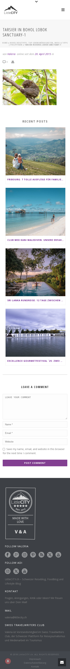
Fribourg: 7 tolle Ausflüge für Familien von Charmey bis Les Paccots (36, 179)
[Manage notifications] (8, 661)
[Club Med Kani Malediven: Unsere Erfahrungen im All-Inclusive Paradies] (35, 212)
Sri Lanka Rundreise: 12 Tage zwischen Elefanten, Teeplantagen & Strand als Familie (36, 300)
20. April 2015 (43, 54)
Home (5, 43)
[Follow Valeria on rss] (41, 555)
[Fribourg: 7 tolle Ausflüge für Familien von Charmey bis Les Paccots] (35, 151)
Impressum (35, 659)
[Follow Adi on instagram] (8, 571)
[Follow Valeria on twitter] (50, 555)
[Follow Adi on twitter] (16, 571)
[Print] (14, 62)
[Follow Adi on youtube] (24, 571)
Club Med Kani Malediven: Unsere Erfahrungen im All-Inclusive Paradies (36, 240)
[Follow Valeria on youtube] (58, 555)
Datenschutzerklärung (35, 662)
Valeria (11, 54)
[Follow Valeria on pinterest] (33, 555)
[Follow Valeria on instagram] (24, 555)
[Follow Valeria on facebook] (8, 555)
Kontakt (35, 666)
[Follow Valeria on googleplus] (16, 555)
